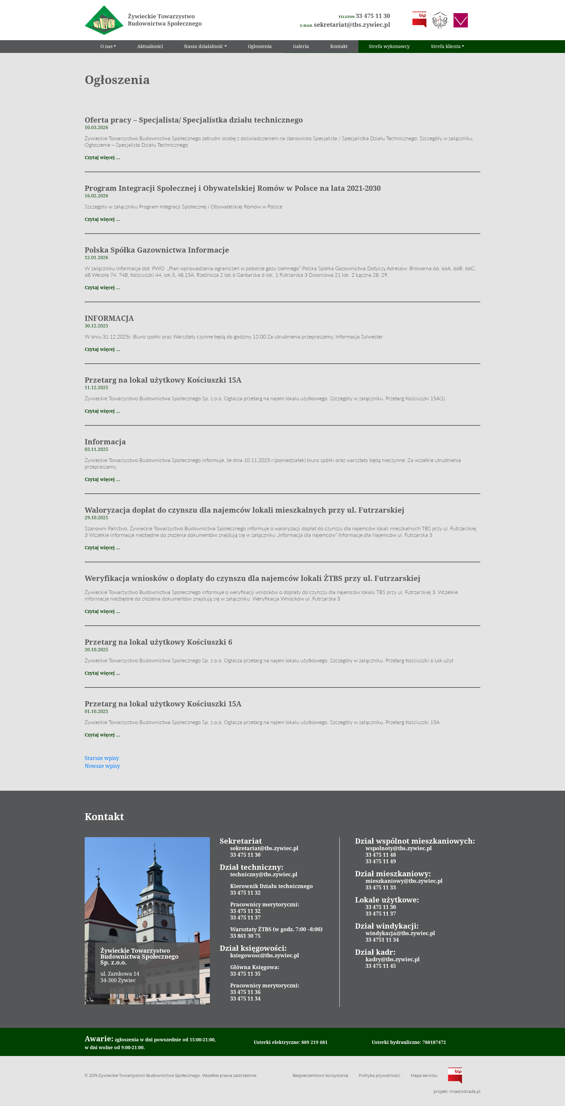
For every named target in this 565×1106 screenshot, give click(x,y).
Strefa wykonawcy (389, 46)
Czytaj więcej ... (102, 157)
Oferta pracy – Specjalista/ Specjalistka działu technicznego (194, 119)
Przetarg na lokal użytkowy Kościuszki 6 (158, 642)
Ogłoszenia (260, 46)
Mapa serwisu (424, 1075)
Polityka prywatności (379, 1075)
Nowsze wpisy (102, 765)
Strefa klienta (446, 46)
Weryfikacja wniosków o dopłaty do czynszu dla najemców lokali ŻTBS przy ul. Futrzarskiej (252, 578)
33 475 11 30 (373, 16)
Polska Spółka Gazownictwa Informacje (157, 250)
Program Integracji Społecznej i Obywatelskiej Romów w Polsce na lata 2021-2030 (233, 188)
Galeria (301, 46)
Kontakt (339, 46)
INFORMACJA (109, 318)
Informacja (105, 441)
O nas (106, 46)
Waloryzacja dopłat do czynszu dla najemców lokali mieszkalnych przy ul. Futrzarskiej (244, 510)
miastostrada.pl (465, 1091)
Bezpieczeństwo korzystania (320, 1075)
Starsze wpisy (102, 758)
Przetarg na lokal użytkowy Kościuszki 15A (163, 380)
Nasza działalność (203, 46)
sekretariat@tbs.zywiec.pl (352, 24)
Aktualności (150, 46)
